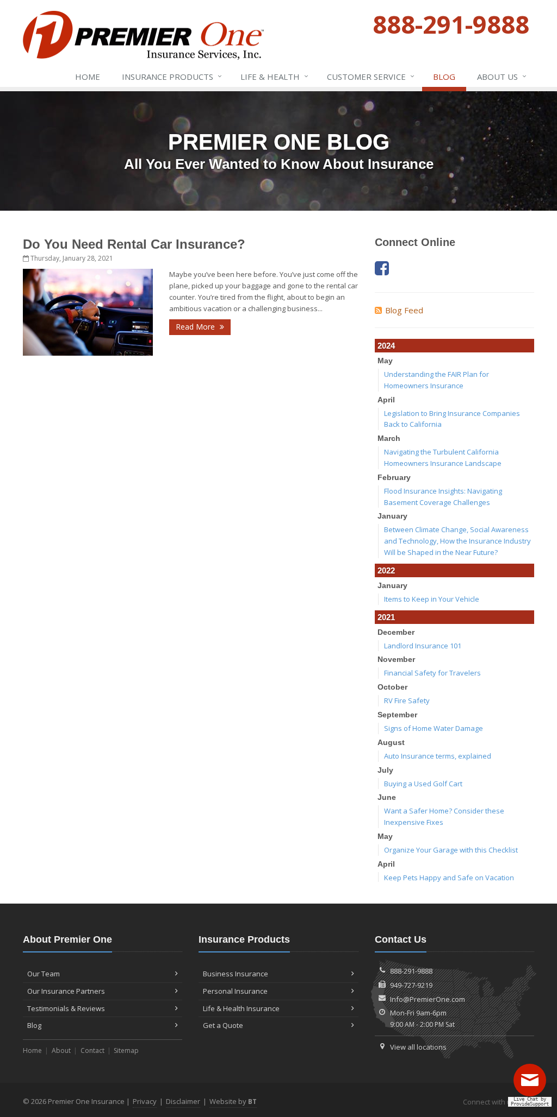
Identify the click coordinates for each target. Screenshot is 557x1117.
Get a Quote (223, 1025)
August (391, 742)
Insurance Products (172, 76)
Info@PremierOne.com (427, 999)
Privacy (145, 1101)
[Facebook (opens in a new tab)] (382, 268)
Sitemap (126, 1050)
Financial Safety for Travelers (432, 673)
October (392, 687)
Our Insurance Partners (66, 991)
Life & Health (274, 76)
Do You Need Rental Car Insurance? (134, 244)
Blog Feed (404, 310)
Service (370, 76)
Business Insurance (235, 974)
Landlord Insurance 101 (422, 646)
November (396, 659)
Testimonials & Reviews (66, 1008)
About (61, 1050)
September (397, 714)
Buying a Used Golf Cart (423, 783)
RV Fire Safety (407, 700)
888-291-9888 (411, 971)
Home (87, 76)
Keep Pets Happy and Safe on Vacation (449, 877)
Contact (92, 1050)
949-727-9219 (411, 985)
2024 (386, 345)
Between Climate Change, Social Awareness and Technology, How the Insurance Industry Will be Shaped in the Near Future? (457, 541)
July (385, 770)
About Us (502, 76)
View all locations (418, 1047)
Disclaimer (183, 1101)
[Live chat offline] (532, 1084)
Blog (444, 76)
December (395, 632)
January (392, 516)
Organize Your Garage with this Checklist (451, 850)
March (388, 438)
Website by (233, 1101)
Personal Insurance (235, 991)
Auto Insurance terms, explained (437, 756)
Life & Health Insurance (241, 1008)
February (394, 477)
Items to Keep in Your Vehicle (431, 599)
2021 (386, 617)
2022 (386, 570)
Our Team (43, 974)
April (386, 399)
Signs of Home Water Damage (433, 728)
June (386, 797)
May (385, 360)
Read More (196, 326)
